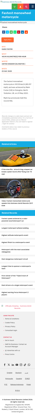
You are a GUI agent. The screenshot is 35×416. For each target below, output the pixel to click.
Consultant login (11, 330)
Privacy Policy (10, 326)
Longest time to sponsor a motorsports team (16, 267)
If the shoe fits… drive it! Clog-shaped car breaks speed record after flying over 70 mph (17, 172)
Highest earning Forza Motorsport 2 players (15, 294)
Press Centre (9, 354)
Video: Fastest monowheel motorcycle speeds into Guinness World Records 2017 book (17, 203)
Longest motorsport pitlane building (15, 228)
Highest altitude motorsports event (15, 235)
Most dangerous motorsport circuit (15, 259)
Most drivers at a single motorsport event (17, 285)
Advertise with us (13, 350)
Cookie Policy (10, 322)
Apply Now (7, 40)
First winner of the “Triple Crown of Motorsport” (15, 277)
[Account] (20, 6)
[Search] (26, 6)
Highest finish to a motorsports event (16, 242)
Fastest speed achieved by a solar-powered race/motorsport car (15, 220)
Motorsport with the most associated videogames (15, 251)
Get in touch (9, 340)
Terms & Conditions (12, 319)
